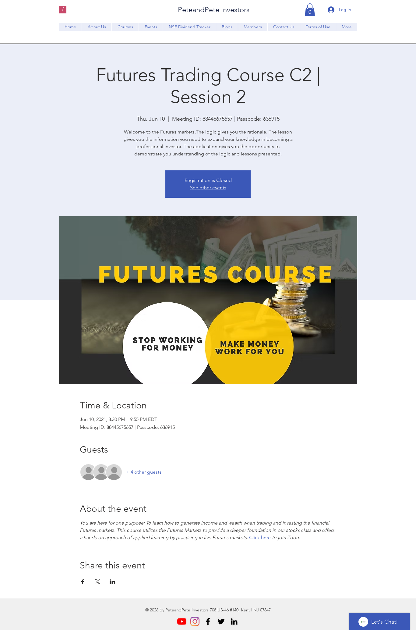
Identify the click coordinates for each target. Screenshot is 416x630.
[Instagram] (194, 621)
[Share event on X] (97, 581)
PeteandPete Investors (213, 9)
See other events (208, 187)
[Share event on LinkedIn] (112, 581)
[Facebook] (208, 621)
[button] (310, 9)
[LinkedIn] (234, 621)
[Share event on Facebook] (83, 581)
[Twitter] (221, 621)
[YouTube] (181, 621)
